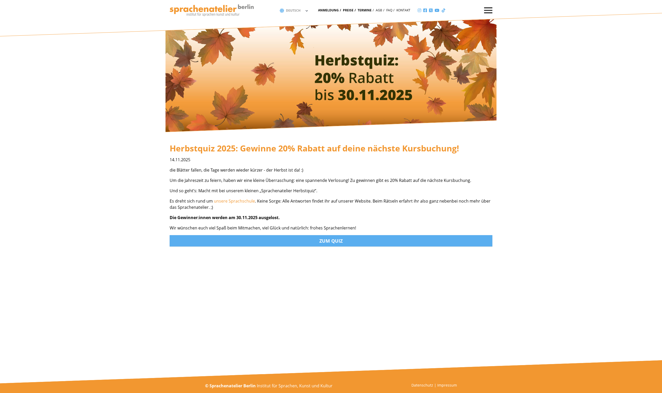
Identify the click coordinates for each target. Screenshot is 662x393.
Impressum (447, 385)
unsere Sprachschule (234, 201)
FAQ (389, 10)
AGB (379, 10)
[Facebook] (425, 10)
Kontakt (403, 10)
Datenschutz (422, 385)
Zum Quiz (331, 241)
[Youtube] (437, 10)
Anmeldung (328, 10)
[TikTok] (443, 10)
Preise (348, 10)
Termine (365, 10)
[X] (431, 10)
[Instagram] (419, 10)
